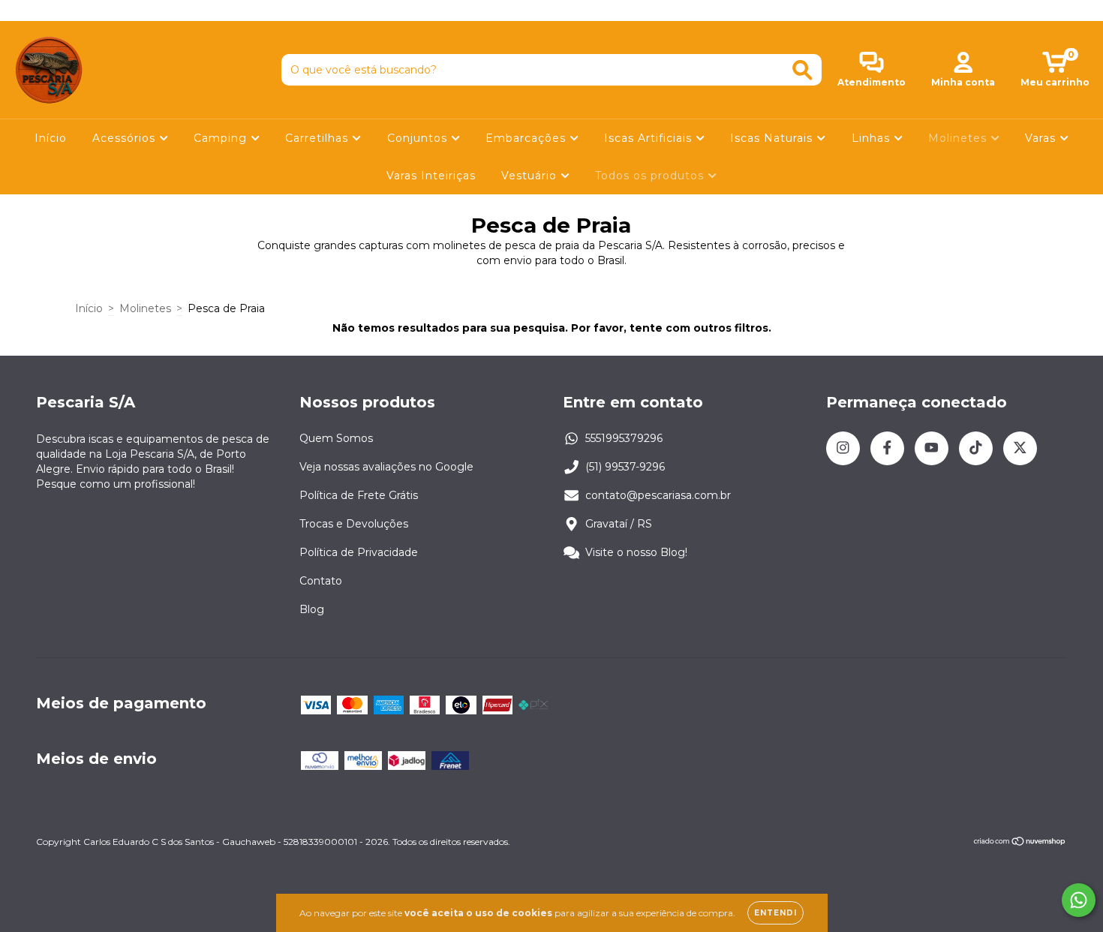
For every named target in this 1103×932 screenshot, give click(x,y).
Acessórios (125, 138)
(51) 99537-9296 (625, 467)
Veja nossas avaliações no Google (386, 467)
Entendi (775, 913)
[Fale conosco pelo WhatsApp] (1078, 900)
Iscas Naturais (773, 138)
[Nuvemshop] (1020, 843)
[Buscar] (802, 70)
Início (51, 138)
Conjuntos (419, 138)
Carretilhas (318, 138)
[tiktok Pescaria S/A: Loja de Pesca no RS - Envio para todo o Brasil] (91, 10)
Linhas (873, 138)
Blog (311, 609)
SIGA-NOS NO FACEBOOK (552, 10)
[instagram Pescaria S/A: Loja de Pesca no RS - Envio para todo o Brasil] (22, 10)
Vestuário (531, 175)
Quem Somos (336, 438)
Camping (222, 138)
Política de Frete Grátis (358, 495)
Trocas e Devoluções (353, 524)
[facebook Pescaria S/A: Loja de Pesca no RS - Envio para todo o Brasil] (45, 10)
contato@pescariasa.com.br (658, 495)
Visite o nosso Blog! (636, 552)
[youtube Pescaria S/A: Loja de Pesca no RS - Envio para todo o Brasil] (68, 10)
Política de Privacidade (358, 552)
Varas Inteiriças (431, 175)
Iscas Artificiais (650, 138)
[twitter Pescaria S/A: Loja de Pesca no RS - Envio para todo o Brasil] (112, 10)
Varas (1042, 138)
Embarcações (527, 138)
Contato (320, 581)
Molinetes (959, 138)
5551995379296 (624, 438)
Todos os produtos (651, 175)
